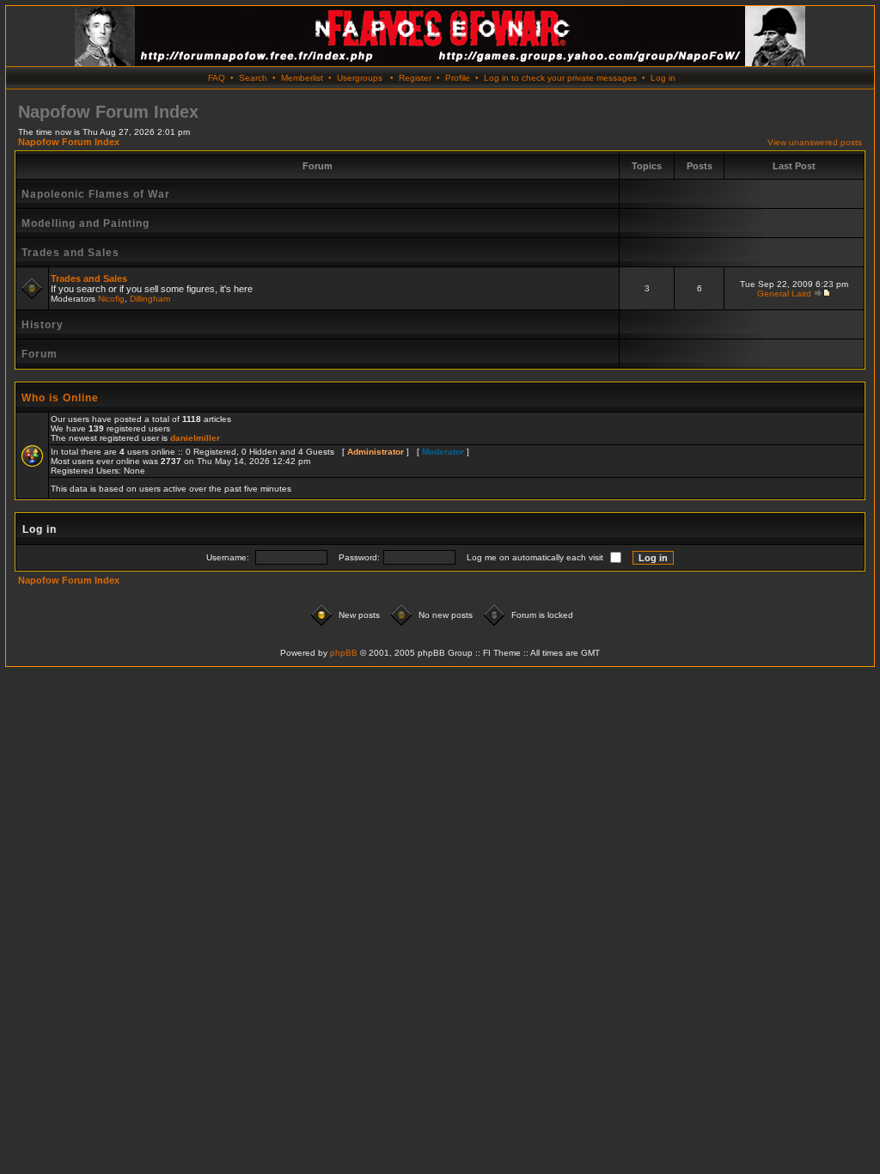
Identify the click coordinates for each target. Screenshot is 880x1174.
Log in (663, 78)
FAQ (216, 78)
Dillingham (150, 298)
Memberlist (302, 78)
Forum (39, 354)
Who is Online (60, 398)
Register (415, 78)
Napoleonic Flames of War (95, 194)
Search (253, 78)
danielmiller (195, 438)
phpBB (344, 652)
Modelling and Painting (85, 223)
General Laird (784, 293)
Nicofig (111, 298)
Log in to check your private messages (560, 78)
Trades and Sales (70, 253)
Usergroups (359, 78)
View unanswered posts (814, 142)
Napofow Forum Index (68, 142)
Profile (457, 78)
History (42, 325)
